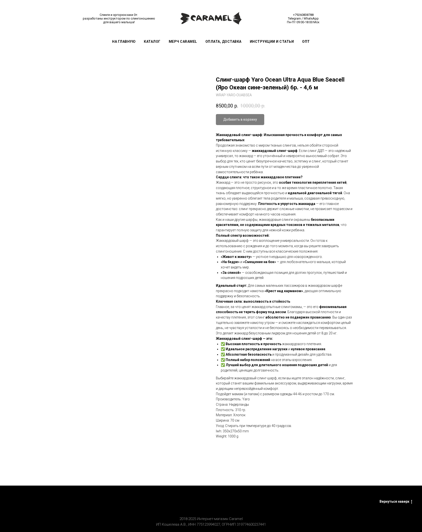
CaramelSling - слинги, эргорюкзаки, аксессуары (139, 502)
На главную (124, 41)
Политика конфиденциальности (297, 502)
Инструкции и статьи (272, 41)
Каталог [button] (152, 41)
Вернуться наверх (394, 501)
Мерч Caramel (183, 41)
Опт (306, 41)
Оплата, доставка (223, 41)
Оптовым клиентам (244, 502)
